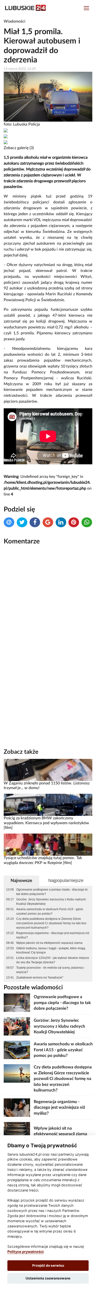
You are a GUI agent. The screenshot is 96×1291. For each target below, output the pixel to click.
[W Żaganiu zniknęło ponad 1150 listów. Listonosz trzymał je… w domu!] (48, 769)
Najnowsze (21, 881)
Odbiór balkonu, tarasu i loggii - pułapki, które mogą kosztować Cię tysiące (50, 950)
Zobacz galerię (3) (19, 148)
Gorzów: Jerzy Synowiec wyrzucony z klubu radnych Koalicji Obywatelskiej (51, 902)
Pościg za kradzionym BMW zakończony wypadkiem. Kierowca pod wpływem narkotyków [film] (46, 823)
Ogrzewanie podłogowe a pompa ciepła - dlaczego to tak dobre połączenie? (52, 892)
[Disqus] (48, 615)
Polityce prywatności (25, 1251)
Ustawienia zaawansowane (48, 1278)
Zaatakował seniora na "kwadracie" (39, 977)
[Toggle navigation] (86, 9)
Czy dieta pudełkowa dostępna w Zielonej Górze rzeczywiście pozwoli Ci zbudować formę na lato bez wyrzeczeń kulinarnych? (51, 923)
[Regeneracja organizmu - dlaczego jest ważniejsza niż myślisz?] (17, 1107)
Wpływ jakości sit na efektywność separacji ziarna (49, 943)
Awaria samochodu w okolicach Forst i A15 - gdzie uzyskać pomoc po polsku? (49, 911)
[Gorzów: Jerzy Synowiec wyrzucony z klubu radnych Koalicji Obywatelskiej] (17, 1026)
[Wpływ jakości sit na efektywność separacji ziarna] (17, 1131)
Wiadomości (14, 21)
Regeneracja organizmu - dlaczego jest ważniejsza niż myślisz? (52, 935)
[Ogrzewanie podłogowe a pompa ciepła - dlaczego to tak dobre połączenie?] (17, 1002)
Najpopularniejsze (65, 880)
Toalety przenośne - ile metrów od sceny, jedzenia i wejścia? (50, 970)
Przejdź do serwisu (48, 1265)
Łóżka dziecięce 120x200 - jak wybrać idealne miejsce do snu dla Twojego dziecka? (52, 960)
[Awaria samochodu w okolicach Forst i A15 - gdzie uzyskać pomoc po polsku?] (17, 1049)
